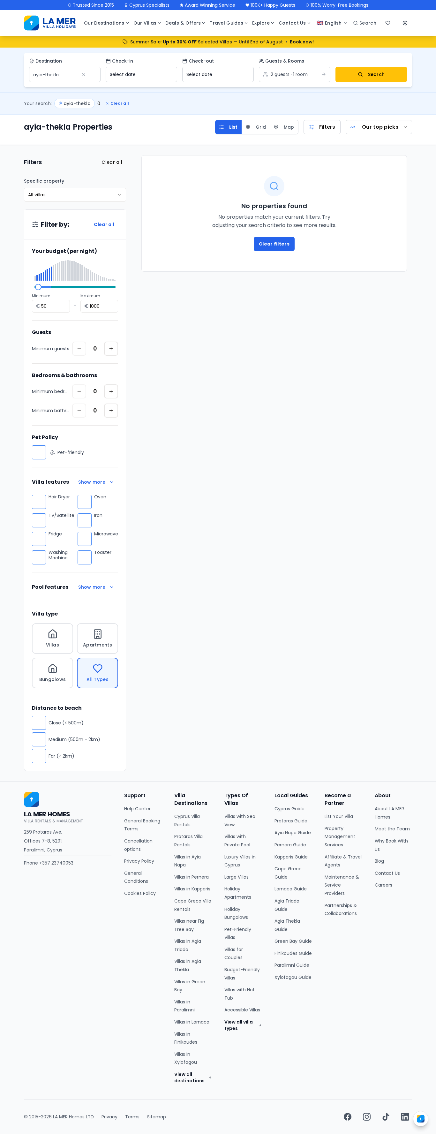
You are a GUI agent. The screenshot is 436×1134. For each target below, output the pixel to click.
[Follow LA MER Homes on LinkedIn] (405, 1117)
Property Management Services (340, 836)
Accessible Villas (242, 1010)
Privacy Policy (139, 861)
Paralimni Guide (291, 965)
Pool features (50, 587)
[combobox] (379, 127)
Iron (98, 515)
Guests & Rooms (284, 61)
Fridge (55, 534)
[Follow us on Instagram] (367, 1117)
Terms (132, 1117)
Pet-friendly (70, 452)
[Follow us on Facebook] (348, 1117)
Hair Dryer (59, 497)
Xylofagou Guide (293, 977)
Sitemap (156, 1117)
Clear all (119, 103)
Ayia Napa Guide (292, 832)
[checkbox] (39, 452)
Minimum (41, 296)
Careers (383, 885)
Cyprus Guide (289, 808)
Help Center (137, 808)
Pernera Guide (290, 845)
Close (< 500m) (66, 723)
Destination (48, 61)
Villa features (50, 482)
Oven (100, 497)
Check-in (122, 61)
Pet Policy (45, 437)
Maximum (90, 296)
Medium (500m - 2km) (74, 739)
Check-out (201, 61)
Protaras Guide (290, 821)
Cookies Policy (140, 893)
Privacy (109, 1117)
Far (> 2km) (61, 756)
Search (376, 74)
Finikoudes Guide (293, 953)
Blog (379, 861)
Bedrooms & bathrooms (64, 375)
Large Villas (236, 877)
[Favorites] (388, 23)
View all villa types (238, 1025)
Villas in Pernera (191, 877)
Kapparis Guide (291, 857)
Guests (41, 332)
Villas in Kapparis (192, 889)
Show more (91, 482)
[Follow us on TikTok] (386, 1117)
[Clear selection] (88, 75)
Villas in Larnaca (191, 1022)
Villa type (45, 613)
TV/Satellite (61, 515)
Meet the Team (392, 829)
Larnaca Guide (290, 889)
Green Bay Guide (293, 941)
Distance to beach (57, 708)
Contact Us (387, 873)
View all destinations (189, 1077)
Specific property (44, 181)
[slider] (38, 287)
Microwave (106, 534)
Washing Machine (58, 555)
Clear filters (274, 244)
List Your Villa (339, 816)
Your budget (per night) (64, 251)
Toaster (102, 553)
